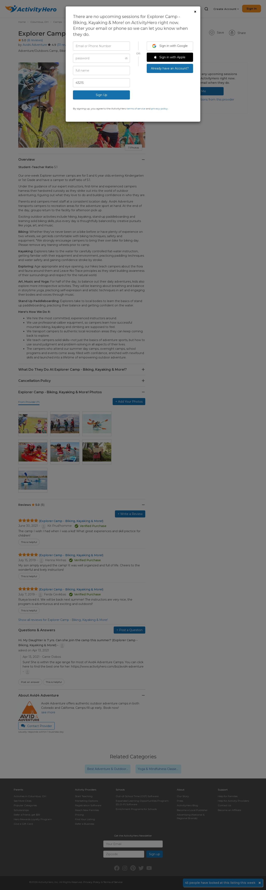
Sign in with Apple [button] (172, 57)
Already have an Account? (170, 68)
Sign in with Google (173, 46)
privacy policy (159, 108)
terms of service (136, 108)
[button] (125, 58)
